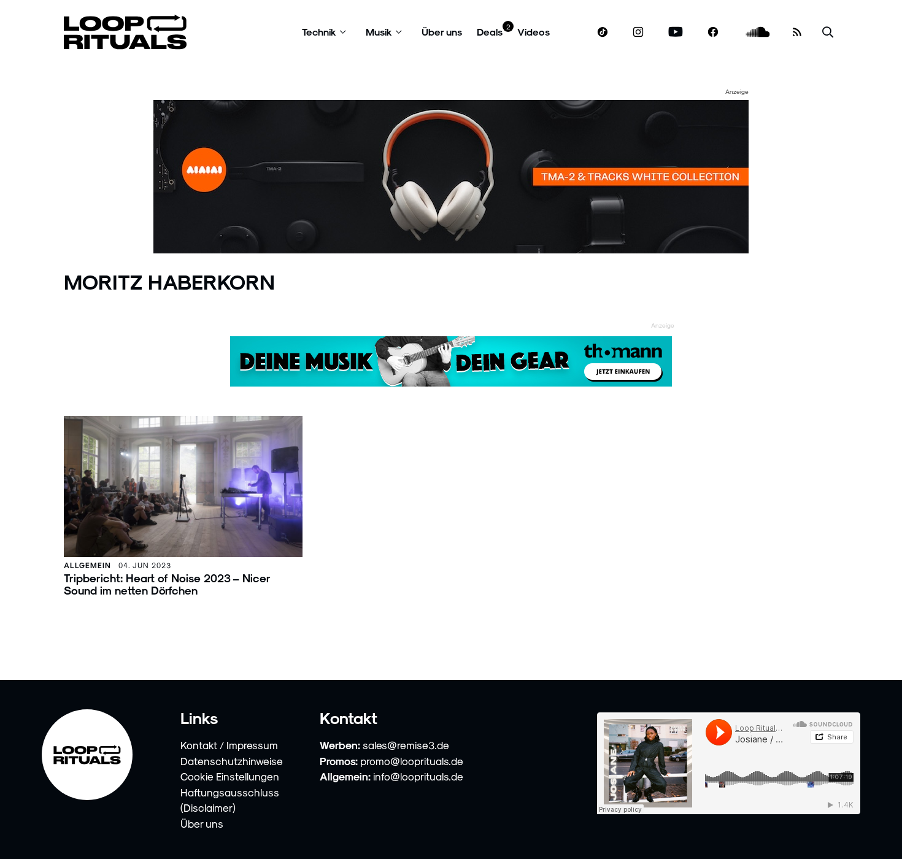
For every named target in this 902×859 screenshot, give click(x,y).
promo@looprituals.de (411, 761)
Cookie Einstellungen (229, 776)
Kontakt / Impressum (229, 745)
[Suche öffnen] (827, 32)
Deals (490, 31)
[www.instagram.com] (638, 32)
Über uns (442, 31)
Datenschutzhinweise (231, 761)
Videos (533, 31)
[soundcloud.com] (758, 32)
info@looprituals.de (418, 776)
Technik (319, 31)
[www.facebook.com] (713, 32)
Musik (379, 31)
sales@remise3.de (406, 745)
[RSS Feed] (797, 31)
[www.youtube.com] (676, 32)
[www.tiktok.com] (603, 32)
